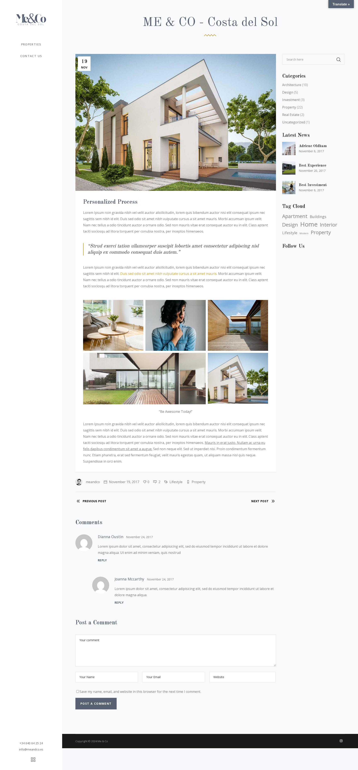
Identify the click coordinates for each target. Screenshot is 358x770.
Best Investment (313, 185)
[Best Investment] (288, 187)
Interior (328, 225)
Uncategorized (293, 122)
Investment (291, 99)
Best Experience (312, 165)
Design (287, 92)
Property (199, 482)
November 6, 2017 (311, 151)
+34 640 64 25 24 (31, 743)
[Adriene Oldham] (288, 148)
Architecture (291, 85)
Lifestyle (176, 482)
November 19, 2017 (123, 482)
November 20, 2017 (312, 171)
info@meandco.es (31, 749)
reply (102, 560)
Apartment (294, 216)
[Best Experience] (288, 168)
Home (309, 224)
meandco (93, 482)
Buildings (318, 216)
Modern (304, 233)
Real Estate (290, 114)
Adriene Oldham (313, 146)
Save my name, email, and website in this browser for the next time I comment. (140, 691)
